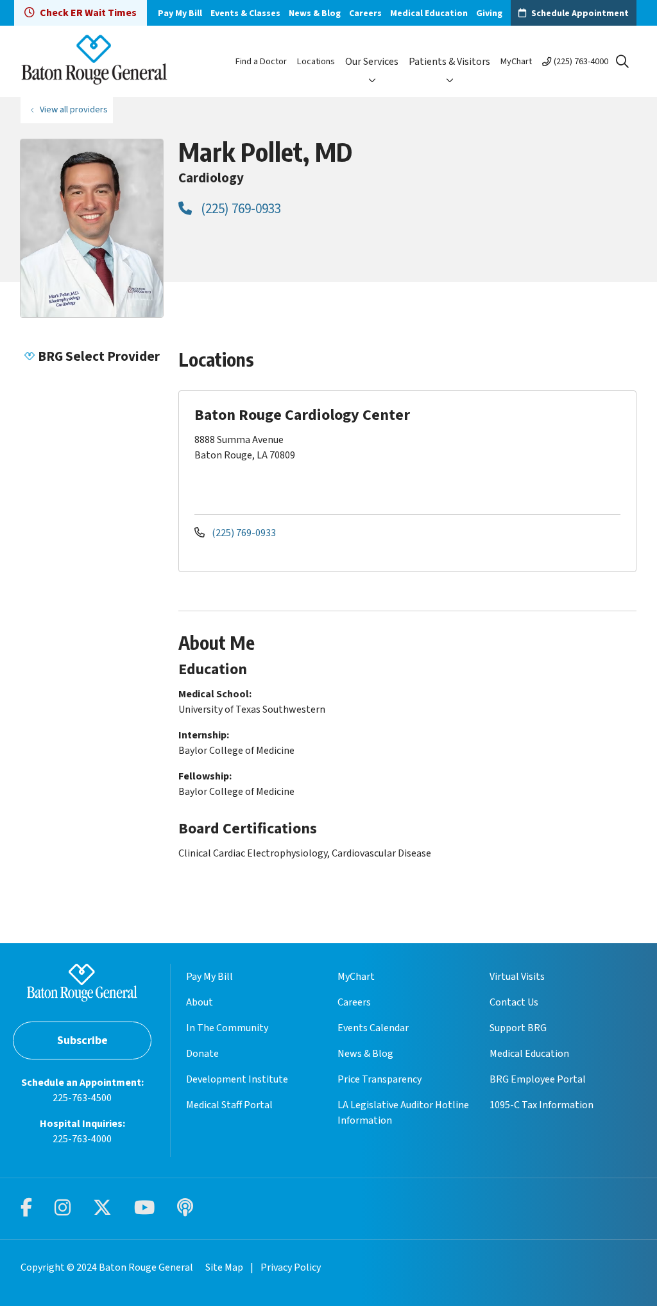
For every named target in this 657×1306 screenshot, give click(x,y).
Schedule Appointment (580, 13)
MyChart (516, 61)
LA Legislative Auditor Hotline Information (403, 1113)
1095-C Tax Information (541, 1105)
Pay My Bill (180, 13)
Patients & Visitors (449, 62)
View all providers (74, 109)
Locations (316, 61)
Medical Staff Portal (229, 1105)
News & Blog (315, 13)
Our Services (371, 62)
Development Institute (237, 1079)
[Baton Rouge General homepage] (94, 61)
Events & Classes (245, 13)
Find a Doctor (261, 61)
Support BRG (518, 1028)
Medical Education (429, 13)
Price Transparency (379, 1079)
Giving (489, 13)
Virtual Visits (517, 977)
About (199, 1002)
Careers (365, 13)
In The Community (227, 1028)
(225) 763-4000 (581, 61)
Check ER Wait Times (88, 13)
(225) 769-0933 (239, 208)
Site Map (224, 1267)
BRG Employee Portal (538, 1079)
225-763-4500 (82, 1098)
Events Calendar (373, 1028)
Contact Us (514, 1002)
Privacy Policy (290, 1267)
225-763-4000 (82, 1139)
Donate (202, 1054)
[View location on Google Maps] (549, 451)
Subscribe (82, 1040)
